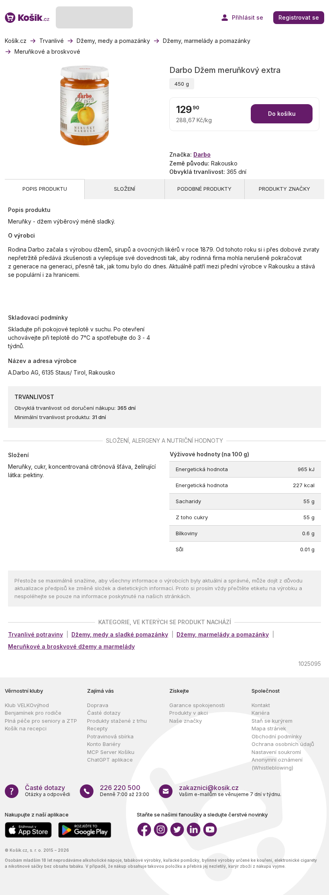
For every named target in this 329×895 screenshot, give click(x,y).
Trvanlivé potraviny (35, 634)
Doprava (97, 705)
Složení (124, 188)
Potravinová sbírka (110, 736)
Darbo (202, 154)
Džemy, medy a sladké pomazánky (119, 634)
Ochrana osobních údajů (283, 744)
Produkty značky (284, 188)
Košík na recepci (26, 728)
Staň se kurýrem (272, 721)
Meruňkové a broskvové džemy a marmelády (71, 646)
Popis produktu (44, 188)
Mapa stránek (269, 728)
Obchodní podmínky (277, 736)
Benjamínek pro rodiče (33, 713)
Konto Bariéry (103, 744)
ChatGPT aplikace (110, 759)
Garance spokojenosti (197, 705)
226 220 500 (120, 787)
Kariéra (261, 713)
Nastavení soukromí (276, 752)
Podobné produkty (204, 188)
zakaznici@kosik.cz (209, 787)
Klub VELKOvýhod (27, 705)
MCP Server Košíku (110, 752)
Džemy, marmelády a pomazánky (223, 634)
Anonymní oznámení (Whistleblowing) (277, 763)
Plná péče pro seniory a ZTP (41, 721)
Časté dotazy (103, 713)
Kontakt (261, 705)
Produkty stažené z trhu (117, 721)
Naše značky (185, 721)
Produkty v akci (188, 713)
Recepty (97, 728)
